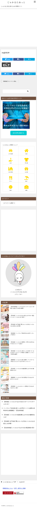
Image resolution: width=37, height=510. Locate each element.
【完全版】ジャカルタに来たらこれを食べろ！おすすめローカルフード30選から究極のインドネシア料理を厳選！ (22, 352)
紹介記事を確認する (18, 133)
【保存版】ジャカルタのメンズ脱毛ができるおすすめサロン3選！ (22, 387)
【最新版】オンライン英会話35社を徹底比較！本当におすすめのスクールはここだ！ (10, 81)
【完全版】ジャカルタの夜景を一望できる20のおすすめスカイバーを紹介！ (22, 342)
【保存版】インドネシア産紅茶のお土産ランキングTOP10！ (22, 334)
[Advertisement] (18, 28)
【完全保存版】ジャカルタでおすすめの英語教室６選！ (19, 427)
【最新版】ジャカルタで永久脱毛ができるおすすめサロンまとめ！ (22, 378)
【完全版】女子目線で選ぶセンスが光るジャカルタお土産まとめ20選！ (22, 325)
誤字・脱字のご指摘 (20, 488)
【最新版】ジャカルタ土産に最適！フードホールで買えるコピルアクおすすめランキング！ (22, 360)
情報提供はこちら (8, 488)
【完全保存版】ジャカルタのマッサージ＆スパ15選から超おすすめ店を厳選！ (22, 307)
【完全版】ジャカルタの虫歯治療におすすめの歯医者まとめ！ (22, 369)
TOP (9, 482)
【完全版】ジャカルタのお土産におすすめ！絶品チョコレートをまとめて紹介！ (22, 316)
